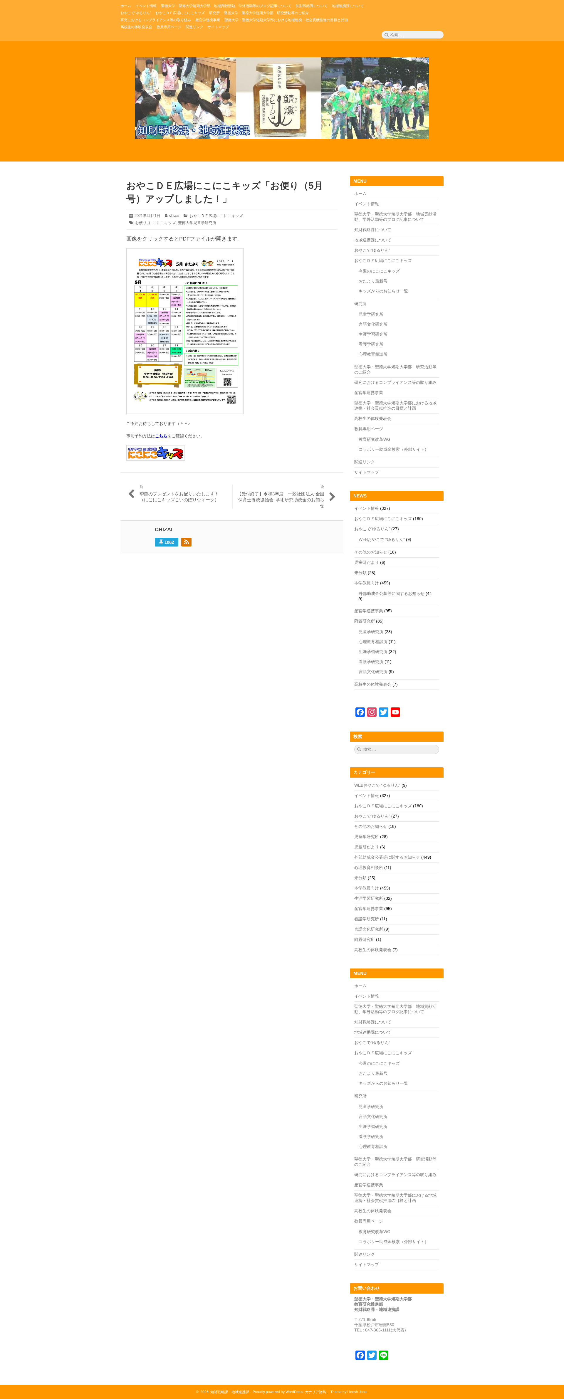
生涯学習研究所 (373, 334)
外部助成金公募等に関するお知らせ (391, 593)
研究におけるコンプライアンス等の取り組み (395, 382)
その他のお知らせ (370, 552)
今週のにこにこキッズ (379, 271)
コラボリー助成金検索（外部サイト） (394, 449)
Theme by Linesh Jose (349, 1392)
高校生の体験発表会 (372, 418)
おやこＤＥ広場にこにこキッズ (216, 215)
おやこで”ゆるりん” (372, 529)
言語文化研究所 (373, 324)
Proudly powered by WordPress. (278, 1392)
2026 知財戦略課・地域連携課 (224, 1392)
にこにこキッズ (162, 223)
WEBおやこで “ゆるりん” (382, 539)
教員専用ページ (368, 428)
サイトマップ (366, 472)
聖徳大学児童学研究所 (197, 223)
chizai (174, 215)
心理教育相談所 (373, 354)
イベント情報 (366, 203)
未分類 (360, 572)
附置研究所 (364, 621)
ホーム (360, 193)
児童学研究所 (371, 314)
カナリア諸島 (316, 1392)
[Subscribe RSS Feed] (186, 542)
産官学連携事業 (368, 392)
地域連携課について (372, 240)
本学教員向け (366, 583)
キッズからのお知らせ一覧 (383, 291)
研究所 (360, 303)
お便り (141, 223)
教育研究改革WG (374, 439)
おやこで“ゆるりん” (372, 250)
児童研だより (366, 562)
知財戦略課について (372, 229)
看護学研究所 (371, 344)
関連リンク (364, 462)
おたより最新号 (373, 281)
